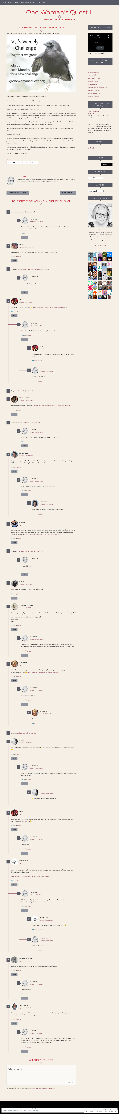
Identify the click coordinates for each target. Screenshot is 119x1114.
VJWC (40, 33)
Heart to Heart (24, 398)
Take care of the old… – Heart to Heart (28, 423)
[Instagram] (89, 148)
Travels (90, 69)
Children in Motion (93, 90)
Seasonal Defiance (93, 96)
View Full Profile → (100, 245)
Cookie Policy (35, 1110)
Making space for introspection (97, 87)
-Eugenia (22, 522)
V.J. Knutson (34, 219)
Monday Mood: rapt (95, 122)
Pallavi (21, 740)
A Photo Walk (92, 75)
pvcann (21, 244)
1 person (19, 256)
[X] (92, 148)
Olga (21, 300)
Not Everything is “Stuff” (18, 192)
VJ (8, 33)
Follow (100, 48)
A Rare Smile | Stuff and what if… (26, 391)
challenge (20, 33)
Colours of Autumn (93, 72)
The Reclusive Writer (94, 78)
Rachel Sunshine (67, 192)
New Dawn (92, 113)
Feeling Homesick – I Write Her (26, 733)
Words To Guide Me (94, 93)
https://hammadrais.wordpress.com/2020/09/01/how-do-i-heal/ (30, 876)
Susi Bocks (23, 662)
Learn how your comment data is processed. (42, 1088)
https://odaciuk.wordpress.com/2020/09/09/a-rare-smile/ (50, 307)
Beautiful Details (93, 81)
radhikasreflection (26, 958)
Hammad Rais (23, 860)
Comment (70, 1082)
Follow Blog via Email (100, 27)
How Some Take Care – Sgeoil (26, 212)
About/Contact (7, 2)
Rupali (21, 582)
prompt (24, 33)
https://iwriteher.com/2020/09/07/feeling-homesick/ (43, 672)
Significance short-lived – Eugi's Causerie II (30, 551)
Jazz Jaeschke (23, 1005)
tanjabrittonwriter (26, 605)
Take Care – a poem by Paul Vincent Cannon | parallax (33, 269)
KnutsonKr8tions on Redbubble (25, 2)
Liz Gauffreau (23, 453)
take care (36, 33)
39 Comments (57, 33)
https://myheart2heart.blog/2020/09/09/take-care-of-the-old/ (52, 405)
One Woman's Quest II (59, 12)
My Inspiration (92, 84)
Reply (24, 237)
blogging (15, 33)
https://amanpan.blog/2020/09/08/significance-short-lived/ (44, 534)
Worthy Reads (42, 2)
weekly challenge (46, 33)
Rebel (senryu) (93, 111)
